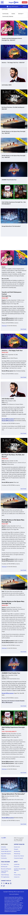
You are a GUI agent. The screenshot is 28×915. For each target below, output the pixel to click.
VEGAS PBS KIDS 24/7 (6, 851)
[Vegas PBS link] (14, 2)
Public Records (5, 861)
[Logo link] (3, 837)
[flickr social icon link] (2, 886)
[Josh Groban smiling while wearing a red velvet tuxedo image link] (14, 389)
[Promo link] (14, 28)
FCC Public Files (5, 864)
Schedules (3, 847)
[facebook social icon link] (2, 884)
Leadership (16, 864)
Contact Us (16, 877)
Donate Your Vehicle (19, 856)
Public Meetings (5, 874)
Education (3, 856)
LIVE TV (24, 6)
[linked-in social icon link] (9, 884)
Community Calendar (7, 16)
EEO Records (4, 866)
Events (13, 13)
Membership (17, 851)
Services (20, 13)
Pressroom (16, 866)
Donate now (17, 847)
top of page (23, 329)
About (16, 861)
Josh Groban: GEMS (6, 85)
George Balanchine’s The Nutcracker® (11, 226)
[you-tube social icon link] (7, 884)
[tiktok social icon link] (4, 886)
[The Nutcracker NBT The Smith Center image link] (14, 784)
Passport (16, 849)
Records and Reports (6, 869)
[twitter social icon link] (4, 884)
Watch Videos (4, 849)
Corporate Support (18, 858)
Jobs (15, 872)
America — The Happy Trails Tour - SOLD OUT (13, 62)
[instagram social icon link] (11, 884)
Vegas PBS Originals (6, 853)
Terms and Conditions (14, 894)
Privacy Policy (17, 874)
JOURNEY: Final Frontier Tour (9, 179)
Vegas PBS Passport (13, 6)
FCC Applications (5, 877)
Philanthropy (17, 853)
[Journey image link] (14, 663)
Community (5, 13)
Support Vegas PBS (19, 844)
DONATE (24, 2)
